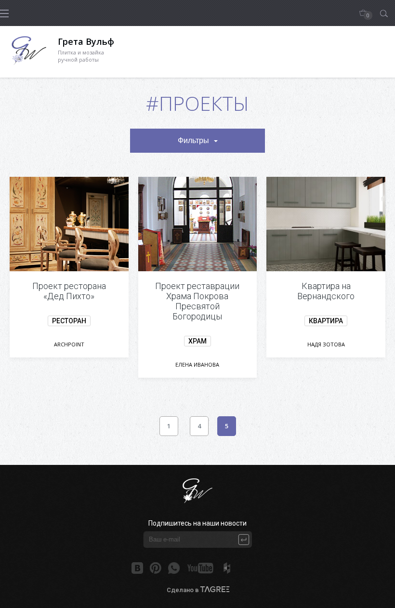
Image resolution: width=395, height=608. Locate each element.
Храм (197, 341)
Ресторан (69, 321)
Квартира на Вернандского (326, 291)
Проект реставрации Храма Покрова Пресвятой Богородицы (197, 301)
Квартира (326, 321)
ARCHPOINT (69, 344)
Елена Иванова (197, 364)
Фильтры (193, 140)
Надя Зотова (326, 344)
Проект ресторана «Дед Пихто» (69, 291)
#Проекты (197, 103)
